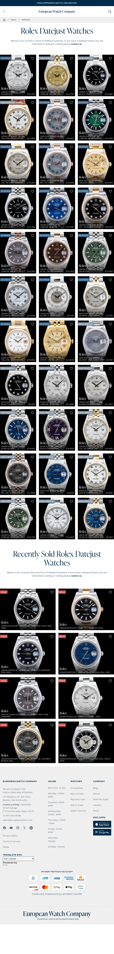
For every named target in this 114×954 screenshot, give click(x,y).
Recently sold (77, 799)
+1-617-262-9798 (12, 816)
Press (96, 811)
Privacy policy (10, 836)
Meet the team (100, 799)
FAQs (6, 847)
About (96, 794)
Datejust (26, 20)
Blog (95, 788)
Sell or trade (76, 805)
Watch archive (78, 811)
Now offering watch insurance (57, 3)
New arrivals (77, 794)
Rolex (13, 20)
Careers (97, 805)
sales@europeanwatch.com (17, 820)
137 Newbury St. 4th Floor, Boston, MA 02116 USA (17, 798)
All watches (76, 788)
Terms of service (11, 841)
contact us (76, 44)
